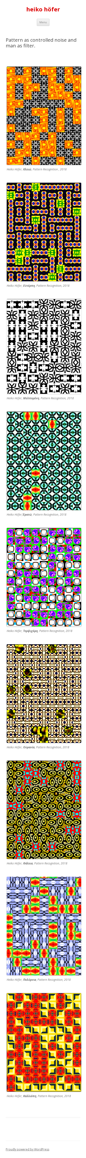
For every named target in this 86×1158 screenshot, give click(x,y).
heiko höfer (43, 9)
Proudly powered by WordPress (27, 1149)
